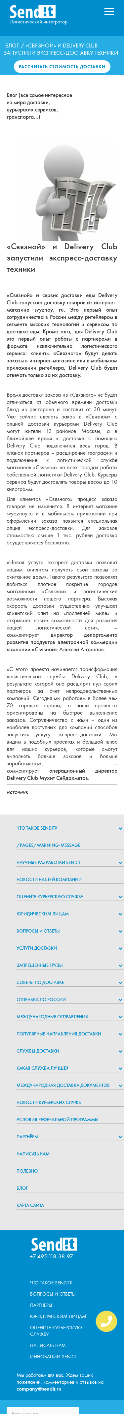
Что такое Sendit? (37, 828)
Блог (12, 45)
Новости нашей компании (49, 879)
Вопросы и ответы (38, 931)
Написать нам (33, 1154)
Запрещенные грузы (40, 965)
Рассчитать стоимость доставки (62, 67)
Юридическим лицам (43, 914)
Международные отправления (52, 1017)
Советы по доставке (40, 982)
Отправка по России (41, 999)
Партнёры (27, 1137)
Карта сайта (30, 1205)
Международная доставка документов (63, 1085)
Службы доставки (38, 1051)
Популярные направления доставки (59, 1034)
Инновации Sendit (53, 1356)
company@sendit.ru (39, 1388)
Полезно (27, 1171)
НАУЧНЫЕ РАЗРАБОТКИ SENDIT (49, 862)
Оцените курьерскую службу (50, 897)
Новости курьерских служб (49, 1102)
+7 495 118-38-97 (51, 1256)
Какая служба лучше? (42, 1068)
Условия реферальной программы (58, 1119)
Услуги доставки (37, 948)
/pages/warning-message (48, 845)
